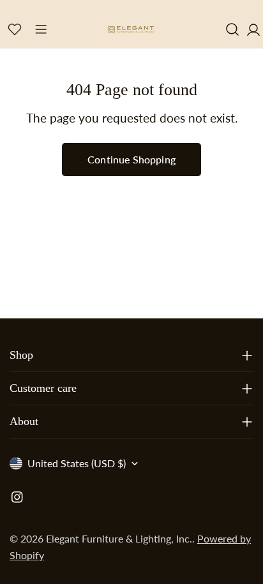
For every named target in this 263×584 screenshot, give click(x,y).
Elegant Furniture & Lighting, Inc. (119, 538)
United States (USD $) (76, 463)
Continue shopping (131, 159)
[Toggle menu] (41, 29)
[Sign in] (253, 29)
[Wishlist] (14, 29)
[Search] (232, 29)
